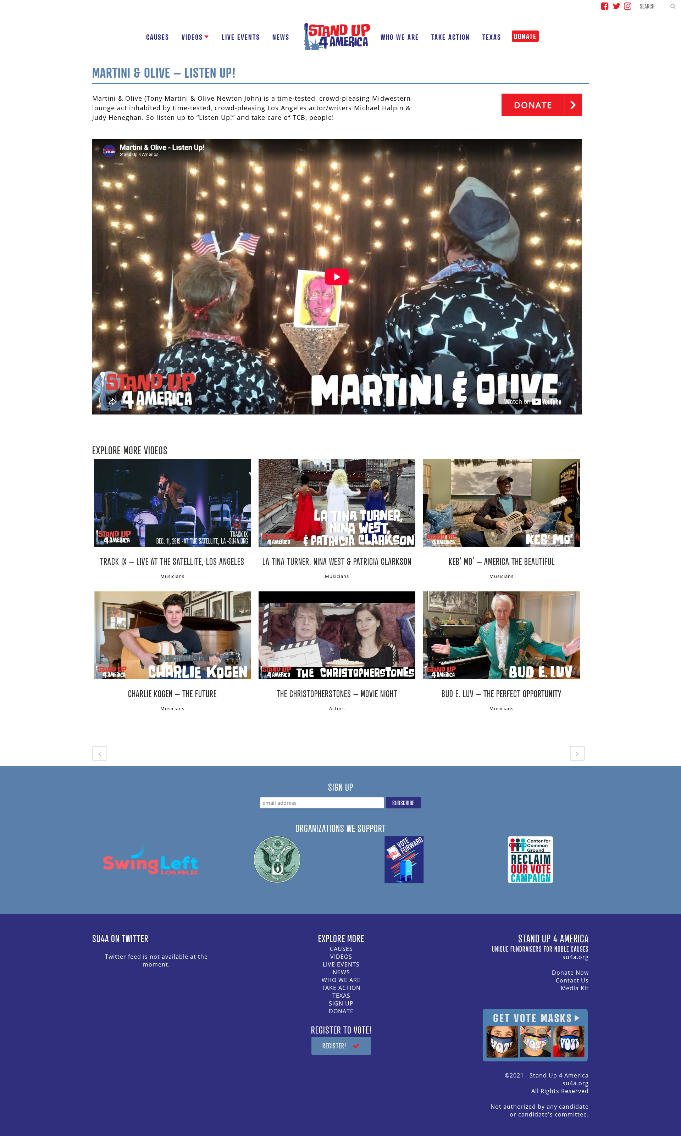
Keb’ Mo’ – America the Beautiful (502, 561)
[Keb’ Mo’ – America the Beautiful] (501, 503)
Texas (341, 995)
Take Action (341, 988)
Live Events (341, 964)
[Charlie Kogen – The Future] (172, 635)
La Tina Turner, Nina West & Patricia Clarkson (336, 561)
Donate (341, 1011)
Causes (341, 949)
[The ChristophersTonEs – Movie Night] (337, 635)
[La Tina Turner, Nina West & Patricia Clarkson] (337, 503)
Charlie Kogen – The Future (172, 693)
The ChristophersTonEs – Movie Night (337, 693)
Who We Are (341, 980)
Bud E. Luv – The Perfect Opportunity (502, 693)
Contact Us (572, 980)
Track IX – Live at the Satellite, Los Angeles (172, 561)
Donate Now (570, 972)
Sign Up (341, 1003)
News (341, 972)
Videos (341, 956)
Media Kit (575, 988)
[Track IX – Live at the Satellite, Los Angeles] (172, 503)
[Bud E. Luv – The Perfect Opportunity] (501, 635)
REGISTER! (334, 1045)
